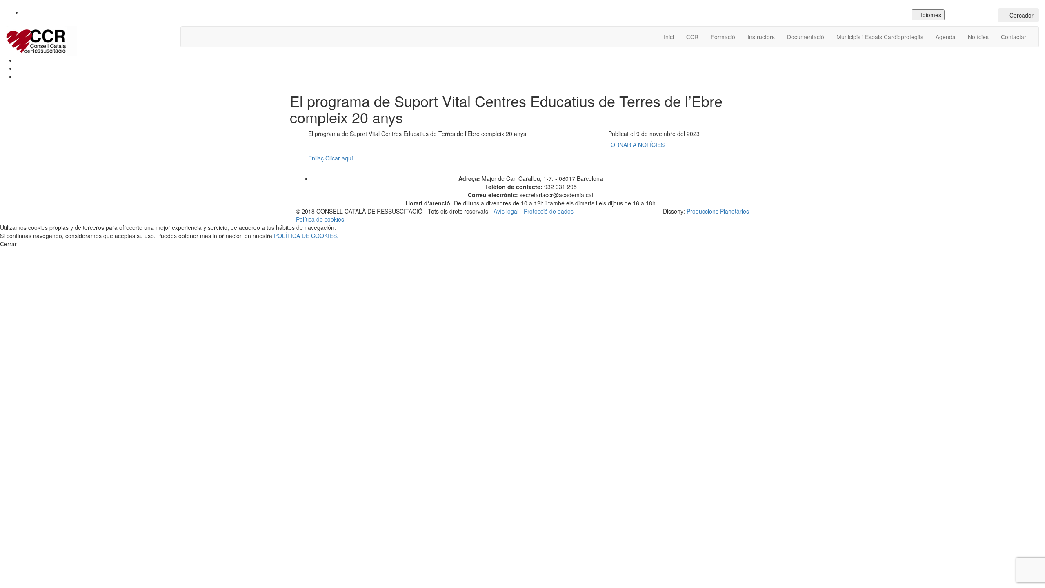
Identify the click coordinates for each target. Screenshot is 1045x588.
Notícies (978, 37)
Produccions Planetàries (718, 211)
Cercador (1021, 15)
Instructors (761, 37)
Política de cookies (320, 219)
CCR (692, 37)
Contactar (1013, 37)
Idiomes (930, 15)
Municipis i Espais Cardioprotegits (879, 37)
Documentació (805, 37)
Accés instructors (973, 15)
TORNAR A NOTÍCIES (636, 144)
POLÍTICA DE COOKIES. (306, 236)
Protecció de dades (549, 211)
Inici (669, 37)
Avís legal (506, 211)
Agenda (946, 37)
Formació (723, 37)
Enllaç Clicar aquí (331, 158)
